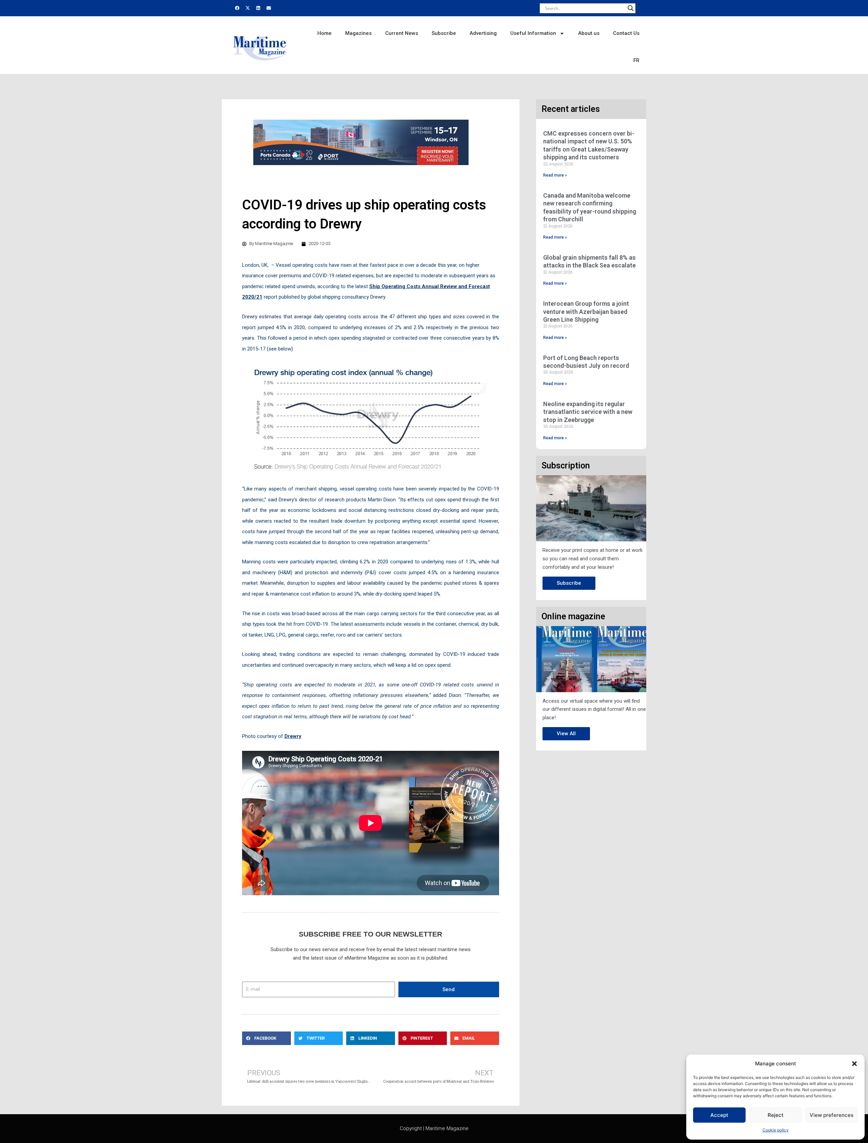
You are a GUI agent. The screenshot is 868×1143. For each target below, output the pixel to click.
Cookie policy (776, 1129)
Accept (719, 1115)
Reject (776, 1115)
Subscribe (444, 33)
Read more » (555, 175)
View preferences (831, 1115)
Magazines (358, 33)
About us (588, 33)
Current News (401, 33)
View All (566, 733)
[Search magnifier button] (630, 8)
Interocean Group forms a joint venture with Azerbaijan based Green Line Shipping (586, 311)
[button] (854, 1063)
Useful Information (533, 33)
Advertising (483, 33)
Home (324, 33)
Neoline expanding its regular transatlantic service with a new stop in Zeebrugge (587, 411)
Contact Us (626, 33)
